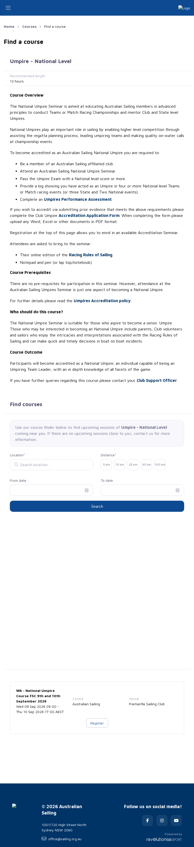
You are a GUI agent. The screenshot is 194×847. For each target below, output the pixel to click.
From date (18, 480)
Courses (29, 26)
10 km (119, 464)
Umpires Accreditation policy (102, 300)
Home (9, 26)
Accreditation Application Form (89, 215)
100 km (160, 464)
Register (97, 723)
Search (97, 506)
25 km (133, 464)
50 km (146, 464)
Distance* (108, 455)
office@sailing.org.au (65, 839)
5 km (106, 464)
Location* (17, 455)
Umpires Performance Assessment (78, 199)
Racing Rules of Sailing (90, 254)
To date (107, 480)
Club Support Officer (157, 380)
